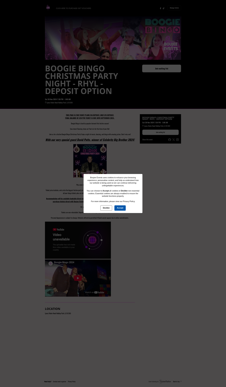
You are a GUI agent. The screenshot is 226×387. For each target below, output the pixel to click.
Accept (120, 208)
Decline (106, 208)
